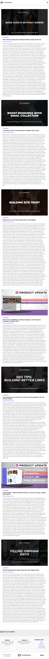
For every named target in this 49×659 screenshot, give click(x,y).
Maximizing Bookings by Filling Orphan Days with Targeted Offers (21, 570)
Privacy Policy (41, 646)
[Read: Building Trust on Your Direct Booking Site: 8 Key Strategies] (24, 202)
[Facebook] (41, 655)
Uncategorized (5, 37)
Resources (41, 644)
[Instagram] (42, 655)
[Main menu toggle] (47, 2)
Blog (41, 641)
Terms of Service (41, 647)
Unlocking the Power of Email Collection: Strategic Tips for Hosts (21, 130)
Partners (41, 643)
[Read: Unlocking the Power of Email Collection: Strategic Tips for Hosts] (24, 113)
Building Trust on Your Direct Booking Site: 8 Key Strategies (19, 220)
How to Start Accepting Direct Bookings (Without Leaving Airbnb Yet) (22, 39)
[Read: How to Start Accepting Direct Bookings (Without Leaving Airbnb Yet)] (24, 22)
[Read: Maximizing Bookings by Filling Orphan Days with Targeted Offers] (24, 553)
